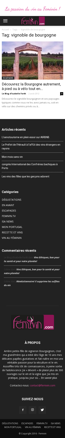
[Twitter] (42, 410)
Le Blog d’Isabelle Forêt (14, 93)
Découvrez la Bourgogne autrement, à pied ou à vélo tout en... (31, 86)
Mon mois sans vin (12, 156)
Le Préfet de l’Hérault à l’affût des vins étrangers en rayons (31, 146)
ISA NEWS (8, 221)
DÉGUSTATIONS (11, 199)
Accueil (5, 29)
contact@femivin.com (42, 385)
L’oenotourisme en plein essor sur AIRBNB (25, 137)
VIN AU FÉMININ (11, 238)
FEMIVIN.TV (9, 216)
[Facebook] (22, 410)
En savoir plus (49, 377)
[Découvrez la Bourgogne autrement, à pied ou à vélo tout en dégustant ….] (32, 60)
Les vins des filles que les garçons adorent (25, 176)
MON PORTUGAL (12, 227)
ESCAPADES (8, 78)
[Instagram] (32, 410)
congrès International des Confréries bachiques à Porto (30, 166)
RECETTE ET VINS (12, 232)
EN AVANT (8, 205)
